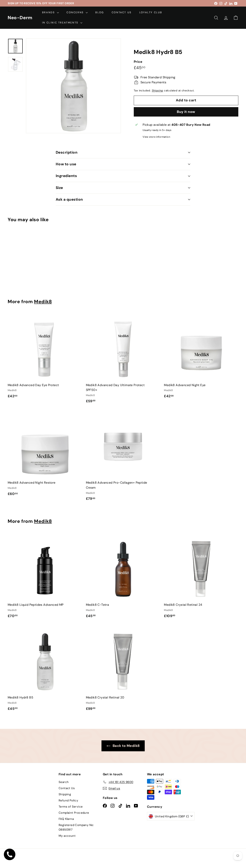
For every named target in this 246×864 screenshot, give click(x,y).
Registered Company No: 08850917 (76, 827)
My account (67, 836)
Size (59, 187)
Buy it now (186, 111)
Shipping (157, 90)
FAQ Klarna (66, 819)
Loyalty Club (150, 12)
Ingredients (66, 175)
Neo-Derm (20, 17)
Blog (99, 12)
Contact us (122, 12)
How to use (66, 164)
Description (66, 152)
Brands (49, 12)
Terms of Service (71, 807)
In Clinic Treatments (61, 22)
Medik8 (43, 302)
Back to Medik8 (126, 745)
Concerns (75, 12)
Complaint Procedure (74, 813)
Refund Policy (68, 800)
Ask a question (69, 199)
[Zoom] (73, 86)
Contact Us (67, 788)
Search (64, 782)
